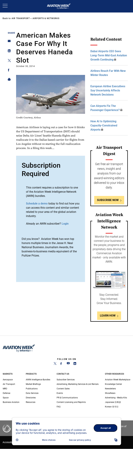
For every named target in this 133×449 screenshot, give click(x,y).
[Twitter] (55, 364)
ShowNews (110, 393)
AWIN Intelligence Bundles (38, 379)
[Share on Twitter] (8, 61)
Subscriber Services (66, 379)
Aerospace (8, 379)
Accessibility (9, 442)
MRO (5, 388)
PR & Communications (67, 397)
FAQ (58, 406)
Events (60, 393)
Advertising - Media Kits (116, 397)
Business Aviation (11, 402)
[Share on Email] (8, 42)
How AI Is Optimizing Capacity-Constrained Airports (103, 125)
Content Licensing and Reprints (71, 402)
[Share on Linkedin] (8, 51)
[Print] (8, 80)
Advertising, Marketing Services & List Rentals (78, 384)
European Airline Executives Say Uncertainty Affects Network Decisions (107, 90)
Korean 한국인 (111, 406)
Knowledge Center (113, 384)
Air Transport (21, 18)
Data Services (32, 393)
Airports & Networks (46, 18)
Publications (32, 388)
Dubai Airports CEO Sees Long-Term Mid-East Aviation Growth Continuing (108, 55)
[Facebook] (61, 364)
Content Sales (63, 388)
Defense (6, 393)
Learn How (108, 315)
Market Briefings (33, 384)
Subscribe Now (108, 200)
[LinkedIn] (74, 364)
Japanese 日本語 (113, 402)
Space (5, 397)
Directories (31, 397)
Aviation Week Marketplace (117, 379)
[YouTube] (68, 364)
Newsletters (110, 388)
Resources (30, 402)
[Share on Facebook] (8, 71)
